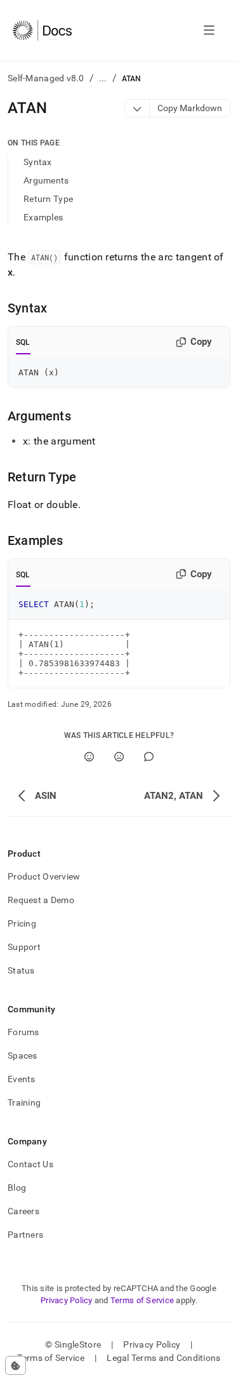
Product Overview (44, 876)
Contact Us (30, 1164)
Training (24, 1102)
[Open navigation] (209, 30)
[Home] (42, 30)
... (103, 78)
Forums (23, 1032)
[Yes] (89, 756)
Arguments (46, 180)
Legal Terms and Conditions (163, 1358)
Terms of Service (142, 1300)
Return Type (48, 199)
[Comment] (149, 756)
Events (22, 1079)
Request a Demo (41, 900)
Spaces (22, 1055)
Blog (17, 1187)
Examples (43, 217)
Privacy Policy (67, 1300)
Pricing (22, 923)
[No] (119, 756)
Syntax (37, 162)
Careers (23, 1211)
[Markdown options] (137, 108)
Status (21, 970)
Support (24, 947)
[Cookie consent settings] (15, 1365)
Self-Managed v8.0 (46, 78)
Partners (25, 1234)
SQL (23, 342)
